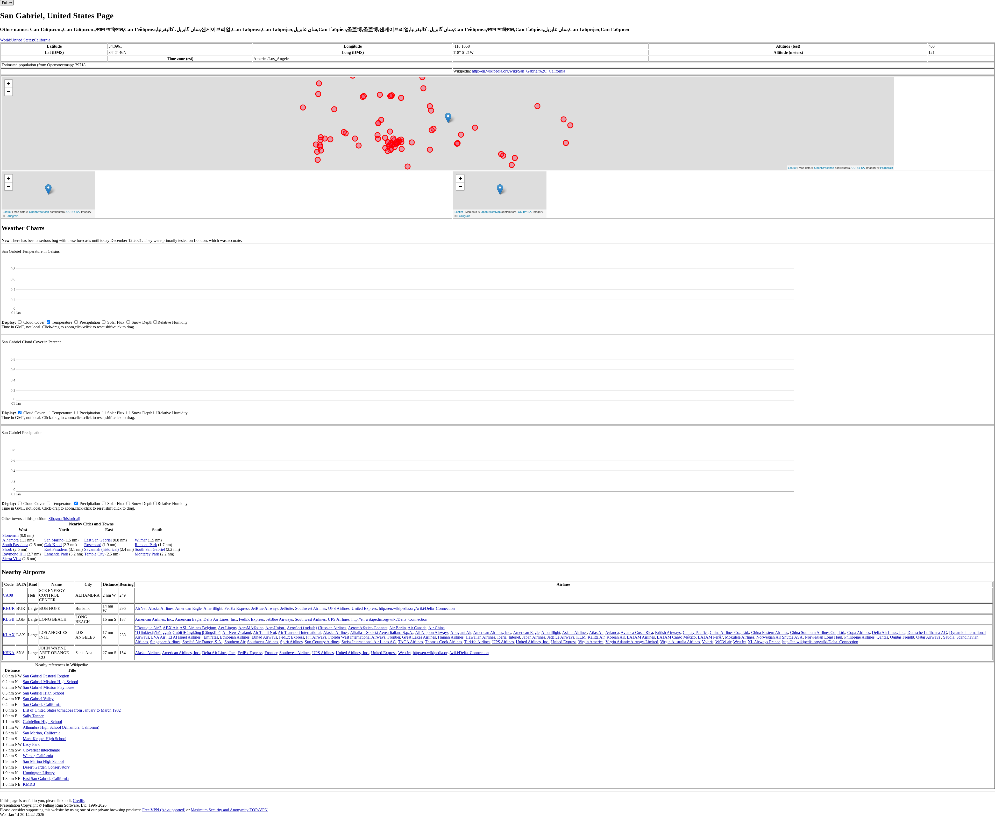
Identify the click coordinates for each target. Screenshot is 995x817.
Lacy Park (31, 744)
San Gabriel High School (43, 693)
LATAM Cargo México (676, 637)
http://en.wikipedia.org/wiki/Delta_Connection (417, 608)
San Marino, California (41, 733)
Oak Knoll (53, 545)
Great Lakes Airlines (419, 637)
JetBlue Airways (264, 608)
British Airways (668, 632)
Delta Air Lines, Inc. (220, 619)
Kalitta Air (596, 637)
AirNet (140, 608)
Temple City (94, 554)
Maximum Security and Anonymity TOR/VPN (229, 810)
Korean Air (616, 637)
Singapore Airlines (165, 642)
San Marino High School (43, 761)
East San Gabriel (98, 540)
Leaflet (792, 167)
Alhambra (10, 540)
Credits (78, 800)
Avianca (612, 632)
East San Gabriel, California (46, 778)
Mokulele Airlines (739, 637)
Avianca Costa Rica (637, 632)
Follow (7, 3)
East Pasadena (56, 549)
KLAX (9, 635)
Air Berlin (397, 628)
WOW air (723, 642)
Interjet (514, 637)
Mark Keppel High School (44, 738)
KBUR (9, 608)
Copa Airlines (858, 632)
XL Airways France (764, 642)
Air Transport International (299, 632)
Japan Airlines (533, 637)
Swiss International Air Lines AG (369, 642)
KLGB (9, 619)
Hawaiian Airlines (480, 637)
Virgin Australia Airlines (680, 642)
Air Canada (417, 628)
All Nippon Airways (432, 632)
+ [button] (8, 83)
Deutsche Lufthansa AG (927, 632)
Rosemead (92, 545)
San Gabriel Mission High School (50, 681)
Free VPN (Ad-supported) (163, 810)
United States (22, 40)
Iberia (502, 637)
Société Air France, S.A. (202, 642)
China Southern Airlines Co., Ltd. (817, 632)
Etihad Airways (264, 637)
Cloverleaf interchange (41, 750)
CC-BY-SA (858, 167)
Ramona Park (146, 545)
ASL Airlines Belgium (198, 628)
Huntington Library (39, 773)
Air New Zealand (236, 632)
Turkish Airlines (477, 642)
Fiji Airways (316, 637)
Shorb (7, 549)
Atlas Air (596, 632)
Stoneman (10, 535)
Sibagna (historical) (64, 518)
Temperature (62, 322)
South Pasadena (15, 545)
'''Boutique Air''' (148, 628)
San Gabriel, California (42, 704)
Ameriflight (212, 608)
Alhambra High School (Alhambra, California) (61, 727)
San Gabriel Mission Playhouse (48, 687)
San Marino (53, 540)
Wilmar (141, 540)
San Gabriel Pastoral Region (46, 676)
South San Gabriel (150, 549)
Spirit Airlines (291, 642)
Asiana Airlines (574, 632)
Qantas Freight (902, 637)
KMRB (29, 784)
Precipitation (90, 322)
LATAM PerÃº (710, 637)
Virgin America (590, 642)
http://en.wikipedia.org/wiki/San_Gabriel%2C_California (518, 71)
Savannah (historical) (101, 549)
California (42, 40)
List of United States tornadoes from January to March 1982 (72, 710)
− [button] (8, 91)
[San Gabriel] (448, 118)
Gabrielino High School (42, 721)
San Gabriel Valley (38, 699)
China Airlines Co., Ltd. (729, 632)
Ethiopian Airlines (235, 637)
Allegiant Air (460, 632)
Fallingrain (886, 167)
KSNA (9, 652)
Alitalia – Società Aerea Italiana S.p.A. (381, 632)
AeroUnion (275, 628)
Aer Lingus (227, 628)
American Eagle (188, 608)
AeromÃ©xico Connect (367, 628)
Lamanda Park (56, 554)
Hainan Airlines (451, 637)
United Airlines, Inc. (532, 642)
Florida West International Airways (356, 637)
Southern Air (234, 642)
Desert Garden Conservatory (46, 767)
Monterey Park (147, 554)
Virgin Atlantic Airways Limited (632, 642)
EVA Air (158, 637)
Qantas (882, 637)
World (5, 40)
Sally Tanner (33, 716)
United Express (364, 608)
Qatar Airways (928, 637)
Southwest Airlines (310, 608)
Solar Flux (115, 322)
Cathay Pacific (695, 632)
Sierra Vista (11, 558)
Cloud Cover (34, 322)
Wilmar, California (38, 756)
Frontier (393, 637)
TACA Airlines (410, 642)
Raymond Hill (14, 554)
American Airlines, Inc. (154, 619)
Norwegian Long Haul (823, 637)
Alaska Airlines (160, 608)
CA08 (8, 595)
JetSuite (286, 608)
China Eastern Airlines (769, 632)
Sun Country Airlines (322, 642)
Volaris (707, 642)
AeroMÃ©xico (251, 628)
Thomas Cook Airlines (443, 642)
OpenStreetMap (824, 167)
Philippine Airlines (859, 637)
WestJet (739, 642)
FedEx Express (236, 608)
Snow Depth (142, 322)
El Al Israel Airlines (185, 637)
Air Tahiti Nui (264, 632)
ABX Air (170, 628)
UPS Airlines (339, 608)
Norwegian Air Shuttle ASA (779, 637)
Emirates (211, 637)
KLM (581, 637)
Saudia (948, 637)
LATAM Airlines (641, 637)
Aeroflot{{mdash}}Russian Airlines (316, 628)
